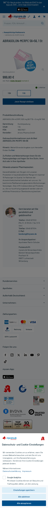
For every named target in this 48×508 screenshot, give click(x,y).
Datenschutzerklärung (12, 471)
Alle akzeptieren (24, 503)
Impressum (26, 471)
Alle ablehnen (24, 496)
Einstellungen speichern (24, 490)
